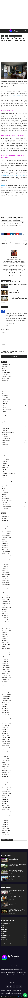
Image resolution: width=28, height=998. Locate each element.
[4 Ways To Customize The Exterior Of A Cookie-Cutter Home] (4, 866)
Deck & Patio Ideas (6, 388)
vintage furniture (5, 226)
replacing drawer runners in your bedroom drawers (13, 175)
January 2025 (5, 553)
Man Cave (4, 455)
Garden (3, 422)
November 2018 (5, 696)
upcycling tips (17, 225)
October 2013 (5, 815)
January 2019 (5, 692)
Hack (3, 424)
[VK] (20, 234)
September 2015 (5, 770)
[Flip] (17, 234)
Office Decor (4, 463)
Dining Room (5, 395)
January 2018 (5, 716)
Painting (21, 222)
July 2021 (4, 634)
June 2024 (4, 566)
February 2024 (5, 574)
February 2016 (5, 760)
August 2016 (4, 749)
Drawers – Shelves (6, 399)
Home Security (5, 436)
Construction (4, 384)
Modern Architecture (6, 457)
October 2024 (5, 559)
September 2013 (5, 817)
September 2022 (5, 607)
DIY (5, 217)
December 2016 (5, 741)
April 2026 (4, 524)
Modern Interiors (5, 459)
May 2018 (4, 708)
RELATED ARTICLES (6, 281)
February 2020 (5, 667)
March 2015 (4, 782)
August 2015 (4, 772)
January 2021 (5, 646)
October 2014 (5, 791)
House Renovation (6, 438)
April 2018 (4, 710)
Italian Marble (5, 446)
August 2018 (4, 702)
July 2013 (4, 820)
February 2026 (5, 528)
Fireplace (4, 411)
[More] (23, 234)
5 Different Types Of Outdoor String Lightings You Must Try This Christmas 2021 (17, 910)
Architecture (4, 366)
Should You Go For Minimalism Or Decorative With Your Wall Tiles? (16, 871)
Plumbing (4, 471)
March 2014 (4, 805)
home (10, 220)
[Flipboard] (10, 273)
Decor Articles (5, 389)
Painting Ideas (5, 467)
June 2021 (4, 636)
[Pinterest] (8, 234)
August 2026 (4, 516)
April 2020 (4, 663)
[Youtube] (24, 275)
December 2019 (5, 671)
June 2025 (4, 543)
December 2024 (5, 555)
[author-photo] (14, 255)
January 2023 (5, 599)
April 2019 (4, 687)
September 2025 (5, 537)
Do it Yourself (5, 397)
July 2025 (4, 541)
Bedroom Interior (5, 374)
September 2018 (5, 700)
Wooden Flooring (5, 508)
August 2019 (4, 679)
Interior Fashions (18, 35)
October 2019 (5, 675)
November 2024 (5, 557)
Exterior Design (5, 403)
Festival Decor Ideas (6, 409)
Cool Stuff (4, 386)
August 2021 (4, 632)
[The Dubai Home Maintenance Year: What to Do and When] (4, 292)
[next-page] (4, 303)
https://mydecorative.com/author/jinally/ (14, 259)
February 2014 (5, 807)
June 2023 (4, 590)
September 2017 (5, 723)
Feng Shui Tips (5, 407)
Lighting (3, 452)
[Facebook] (2, 234)
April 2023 (4, 593)
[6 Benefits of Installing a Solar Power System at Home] (4, 286)
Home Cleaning (5, 428)
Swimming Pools (5, 483)
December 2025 (5, 531)
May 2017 (4, 731)
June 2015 (4, 776)
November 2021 (5, 626)
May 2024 (4, 568)
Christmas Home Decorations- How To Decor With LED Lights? (21, 243)
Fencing (3, 405)
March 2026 (4, 526)
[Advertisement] (14, 14)
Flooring (4, 415)
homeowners (4, 222)
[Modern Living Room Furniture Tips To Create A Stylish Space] (4, 859)
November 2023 (5, 580)
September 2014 (5, 793)
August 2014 (4, 795)
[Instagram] (13, 273)
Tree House (4, 488)
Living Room (4, 453)
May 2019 (4, 685)
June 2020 (4, 659)
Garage (3, 420)
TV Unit (3, 490)
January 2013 (5, 832)
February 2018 (5, 714)
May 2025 (4, 545)
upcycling (3, 225)
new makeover (15, 222)
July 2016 (4, 751)
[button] (2, 31)
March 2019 (4, 689)
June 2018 (4, 706)
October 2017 (5, 721)
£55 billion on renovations (15, 95)
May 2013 (4, 824)
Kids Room (4, 448)
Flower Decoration (6, 417)
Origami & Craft (5, 465)
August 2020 (4, 656)
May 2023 (4, 592)
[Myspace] (24, 273)
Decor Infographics (6, 391)
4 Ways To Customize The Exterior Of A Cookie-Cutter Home (17, 865)
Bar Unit (4, 368)
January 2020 (5, 669)
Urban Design (5, 492)
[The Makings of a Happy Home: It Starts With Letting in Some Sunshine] (4, 298)
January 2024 (5, 576)
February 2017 (5, 737)
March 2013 (4, 828)
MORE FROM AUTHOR (16, 281)
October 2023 (5, 582)
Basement (4, 370)
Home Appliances (5, 426)
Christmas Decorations (7, 382)
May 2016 (4, 754)
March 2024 (4, 572)
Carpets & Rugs (5, 378)
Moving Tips (4, 461)
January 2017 (5, 739)
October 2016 (5, 745)
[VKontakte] (18, 275)
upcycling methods (10, 225)
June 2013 (4, 822)
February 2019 (5, 690)
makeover (10, 222)
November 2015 (5, 766)
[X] (5, 234)
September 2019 (5, 677)
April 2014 (4, 803)
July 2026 (4, 518)
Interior (6, 33)
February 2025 (5, 551)
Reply (7, 325)
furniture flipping (5, 220)
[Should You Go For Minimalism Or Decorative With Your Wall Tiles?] (4, 872)
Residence (4, 477)
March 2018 (4, 712)
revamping (10, 223)
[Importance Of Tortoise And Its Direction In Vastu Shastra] (4, 898)
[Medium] (21, 273)
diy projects (10, 217)
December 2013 (5, 811)
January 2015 (5, 785)
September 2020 (5, 654)
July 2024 (4, 564)
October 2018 (5, 698)
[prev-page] (2, 303)
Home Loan (4, 434)
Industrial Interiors (6, 440)
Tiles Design (4, 484)
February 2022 (5, 621)
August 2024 (4, 562)
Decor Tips (4, 393)
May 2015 (4, 778)
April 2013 (4, 826)
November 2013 (5, 813)
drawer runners (20, 217)
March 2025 (4, 549)
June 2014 (4, 799)
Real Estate (4, 475)
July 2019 (4, 681)
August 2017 (4, 725)
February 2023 (5, 597)
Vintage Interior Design (7, 500)
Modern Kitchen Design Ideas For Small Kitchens (7, 242)
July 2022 (4, 611)
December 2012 (5, 834)
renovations (4, 223)
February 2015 (5, 784)
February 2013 (5, 830)
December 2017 (5, 718)
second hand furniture (17, 223)
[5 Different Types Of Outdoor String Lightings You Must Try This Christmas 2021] (4, 911)
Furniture (10, 33)
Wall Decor (4, 502)
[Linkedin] (11, 234)
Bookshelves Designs (6, 376)
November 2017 (5, 720)
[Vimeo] (15, 275)
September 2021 (5, 630)
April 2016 (4, 756)
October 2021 (5, 628)
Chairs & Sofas (5, 380)
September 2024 (5, 561)
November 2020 (5, 650)
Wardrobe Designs (6, 504)
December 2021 (5, 625)
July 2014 (4, 797)
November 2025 (5, 533)
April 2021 (4, 640)
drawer (14, 217)
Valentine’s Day (5, 494)
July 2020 (4, 657)
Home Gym (4, 430)
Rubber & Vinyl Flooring (7, 481)
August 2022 (4, 609)
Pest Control (4, 469)
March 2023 (4, 595)
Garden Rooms (4, 843)
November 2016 (5, 743)
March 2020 (4, 665)
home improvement (16, 220)
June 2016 (4, 753)
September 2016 (5, 747)
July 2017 (4, 727)
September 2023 (5, 584)
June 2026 (4, 520)
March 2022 (4, 619)
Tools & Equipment (6, 486)
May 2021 (4, 638)
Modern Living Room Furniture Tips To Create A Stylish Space (17, 858)
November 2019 (5, 673)
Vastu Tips (4, 496)
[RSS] (7, 275)
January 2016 (5, 762)
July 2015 (4, 774)
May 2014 (4, 801)
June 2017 (4, 729)
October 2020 (5, 652)
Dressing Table (5, 401)
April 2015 (4, 780)
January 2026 (5, 529)
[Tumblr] (14, 234)
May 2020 (4, 661)
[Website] (21, 275)
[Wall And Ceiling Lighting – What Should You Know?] (4, 904)
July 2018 (4, 704)
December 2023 (5, 578)
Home (2, 33)
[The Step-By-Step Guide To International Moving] (4, 878)
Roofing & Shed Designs (7, 479)
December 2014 (5, 787)
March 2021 (4, 642)
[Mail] (18, 273)
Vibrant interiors (5, 498)
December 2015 (5, 764)
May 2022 (4, 615)
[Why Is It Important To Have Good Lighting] (4, 892)
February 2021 (5, 644)
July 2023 (4, 588)
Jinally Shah (4, 42)
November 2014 (5, 789)
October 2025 (5, 535)
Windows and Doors (6, 506)
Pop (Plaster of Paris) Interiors (8, 473)
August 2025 (4, 539)
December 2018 (5, 694)
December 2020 (5, 648)
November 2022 (5, 603)
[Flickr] (7, 273)
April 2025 (4, 547)
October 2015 (5, 768)
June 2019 (4, 683)
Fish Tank (4, 413)
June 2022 (4, 613)
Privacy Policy (20, 996)
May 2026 (4, 522)
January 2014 (5, 809)
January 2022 (5, 623)
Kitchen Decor (5, 450)
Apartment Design (6, 364)
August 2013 (4, 818)
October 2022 (5, 605)
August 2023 (4, 586)
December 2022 (5, 601)
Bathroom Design (6, 372)
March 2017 (4, 735)
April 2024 (4, 570)
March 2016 (4, 758)
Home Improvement (12, 35)
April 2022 (4, 617)
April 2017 (4, 733)
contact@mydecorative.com (12, 977)
